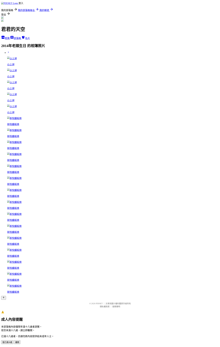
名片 (27, 38)
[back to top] (3, 298)
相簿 (7, 38)
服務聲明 (116, 306)
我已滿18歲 (7, 342)
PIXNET (99, 303)
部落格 (18, 38)
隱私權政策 (105, 306)
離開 (17, 342)
